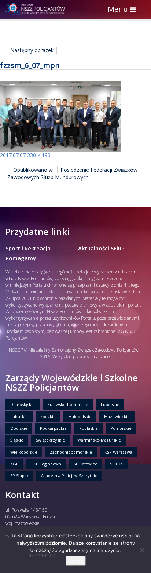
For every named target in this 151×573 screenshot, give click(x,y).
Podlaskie (88, 428)
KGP (14, 464)
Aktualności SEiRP (101, 248)
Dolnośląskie (22, 404)
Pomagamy (20, 258)
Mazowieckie (117, 416)
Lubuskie (19, 416)
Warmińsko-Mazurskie (99, 440)
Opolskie (18, 428)
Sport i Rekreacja (28, 248)
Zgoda (76, 561)
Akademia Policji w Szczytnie (69, 475)
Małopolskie (80, 416)
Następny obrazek (32, 50)
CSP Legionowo (46, 464)
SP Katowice (85, 464)
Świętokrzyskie (50, 440)
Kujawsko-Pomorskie (67, 404)
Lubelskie (110, 404)
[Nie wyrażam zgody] (142, 550)
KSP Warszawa (118, 452)
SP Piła (116, 464)
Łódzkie (48, 416)
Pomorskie (121, 428)
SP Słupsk (19, 475)
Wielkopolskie (23, 452)
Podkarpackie (53, 428)
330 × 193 (39, 155)
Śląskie (16, 440)
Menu (123, 10)
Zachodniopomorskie (71, 452)
